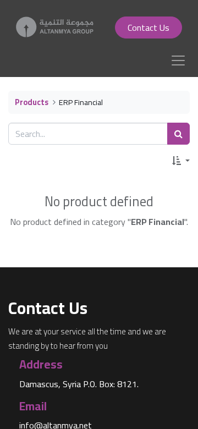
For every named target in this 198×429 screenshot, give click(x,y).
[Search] (178, 134)
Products (31, 102)
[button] (181, 160)
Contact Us (148, 27)
